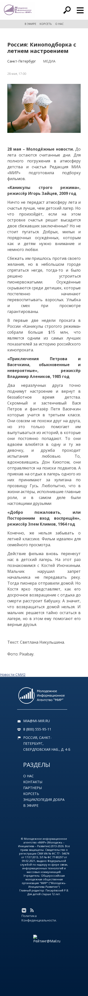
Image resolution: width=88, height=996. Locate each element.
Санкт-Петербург (21, 61)
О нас (28, 776)
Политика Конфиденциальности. (39, 918)
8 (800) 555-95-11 (37, 729)
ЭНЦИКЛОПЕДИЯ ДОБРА (44, 799)
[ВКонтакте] (24, 910)
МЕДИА (49, 61)
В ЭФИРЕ (30, 24)
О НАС (59, 24)
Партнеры (32, 787)
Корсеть (31, 793)
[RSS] (31, 910)
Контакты (32, 781)
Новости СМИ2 (12, 674)
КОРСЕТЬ (46, 24)
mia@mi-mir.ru (36, 720)
